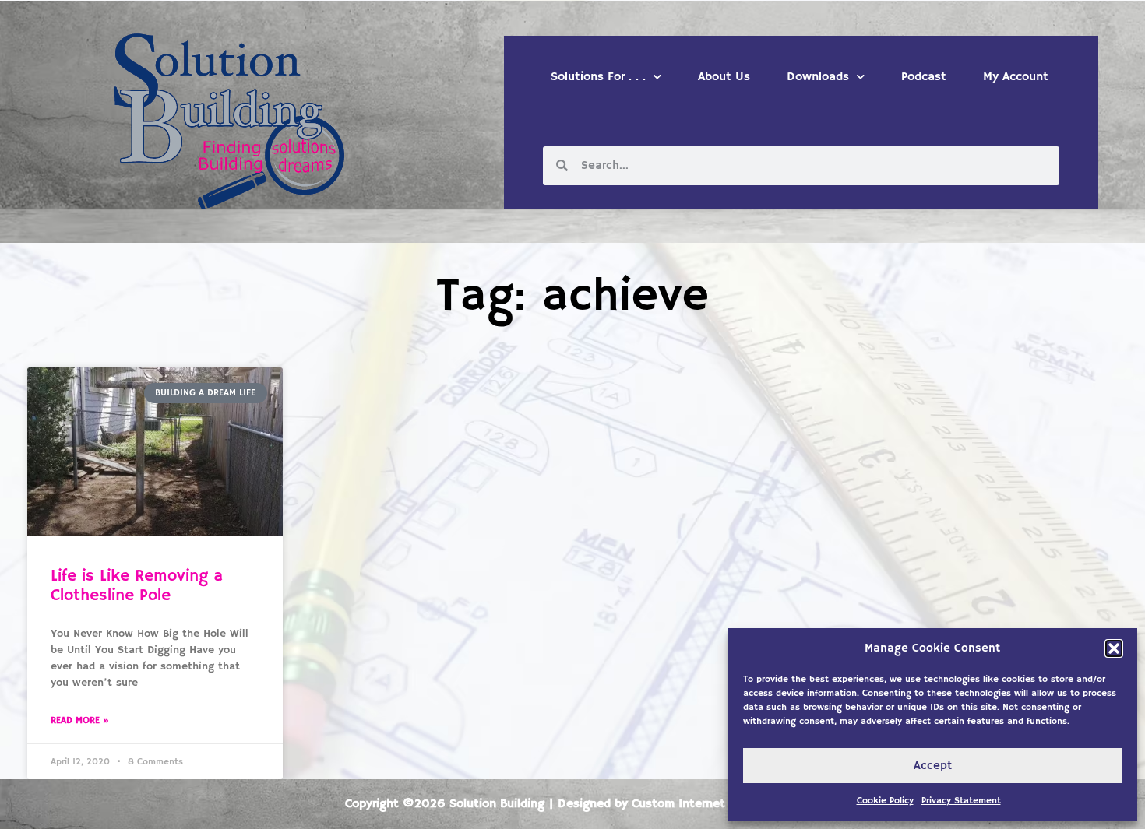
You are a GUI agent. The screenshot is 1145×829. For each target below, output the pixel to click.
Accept (933, 765)
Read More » (80, 720)
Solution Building (496, 804)
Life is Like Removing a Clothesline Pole (137, 586)
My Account (1015, 77)
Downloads (818, 77)
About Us (724, 77)
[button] (1114, 648)
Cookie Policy (885, 800)
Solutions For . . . (598, 77)
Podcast (923, 77)
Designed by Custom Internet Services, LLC (679, 804)
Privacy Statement (961, 800)
